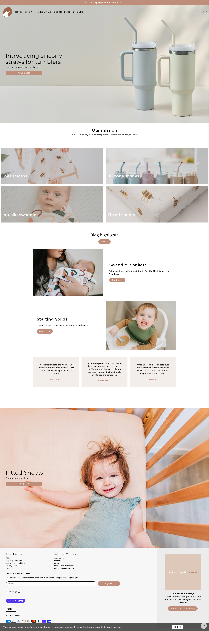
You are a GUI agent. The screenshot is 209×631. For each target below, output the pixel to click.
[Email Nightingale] (7, 592)
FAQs (8, 558)
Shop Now (24, 484)
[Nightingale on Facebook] (10, 592)
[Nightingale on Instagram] (13, 592)
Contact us (59, 558)
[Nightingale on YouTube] (19, 592)
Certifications (64, 12)
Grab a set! (24, 73)
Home (18, 12)
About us (44, 12)
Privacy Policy (11, 566)
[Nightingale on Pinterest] (16, 592)
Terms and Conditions (15, 563)
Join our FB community (183, 608)
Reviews (57, 560)
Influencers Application (64, 568)
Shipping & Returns (14, 560)
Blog (80, 12)
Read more (117, 280)
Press (56, 563)
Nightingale (16, 615)
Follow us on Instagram (64, 566)
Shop (28, 12)
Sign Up (9, 568)
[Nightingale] (7, 12)
